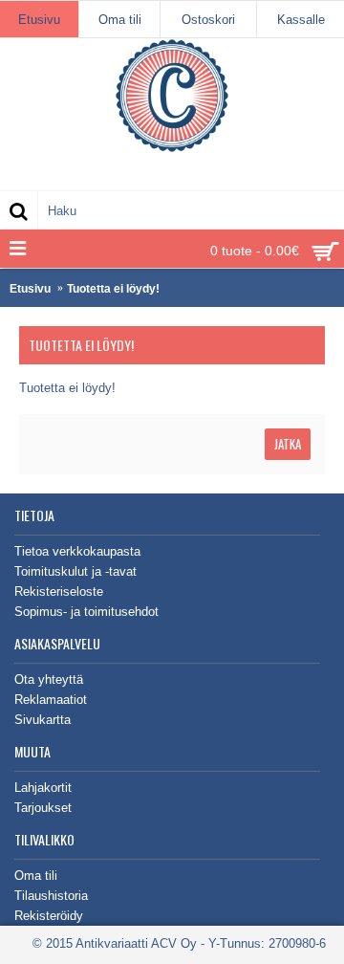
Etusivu (30, 289)
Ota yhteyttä (48, 679)
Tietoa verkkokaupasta (77, 551)
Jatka (287, 443)
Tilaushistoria (51, 895)
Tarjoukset (43, 807)
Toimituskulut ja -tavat (75, 571)
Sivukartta (42, 719)
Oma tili (35, 875)
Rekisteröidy (48, 916)
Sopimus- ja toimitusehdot (86, 611)
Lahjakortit (43, 787)
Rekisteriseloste (58, 591)
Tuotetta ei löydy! (113, 289)
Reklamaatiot (50, 699)
